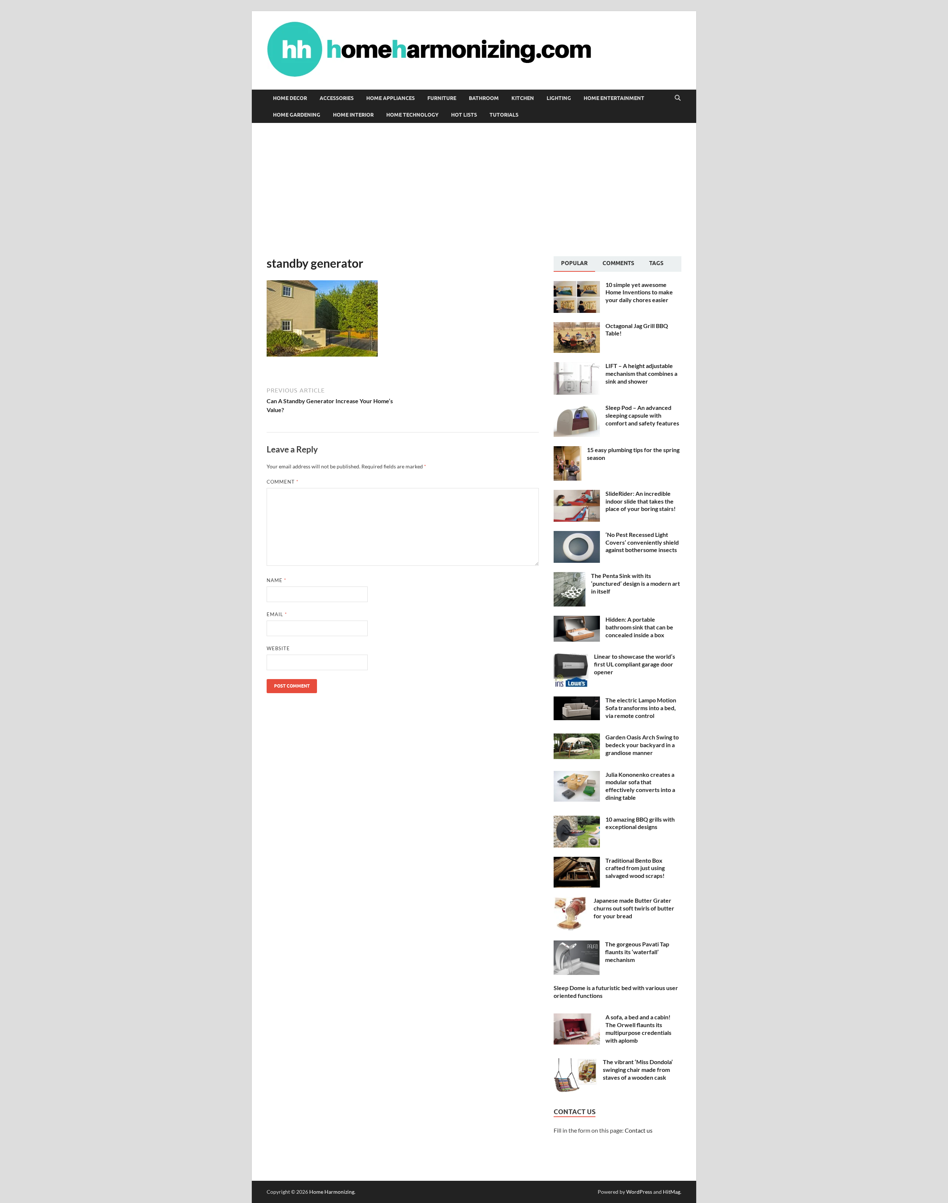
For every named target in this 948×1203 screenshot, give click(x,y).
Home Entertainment (614, 98)
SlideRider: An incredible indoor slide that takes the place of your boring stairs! (640, 501)
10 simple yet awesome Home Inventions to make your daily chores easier (639, 292)
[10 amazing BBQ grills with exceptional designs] (577, 819)
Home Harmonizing (331, 1192)
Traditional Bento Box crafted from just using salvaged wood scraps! (635, 868)
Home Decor (290, 98)
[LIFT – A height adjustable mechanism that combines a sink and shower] (577, 366)
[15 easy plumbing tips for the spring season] (567, 450)
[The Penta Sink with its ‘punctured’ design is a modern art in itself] (569, 576)
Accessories (337, 98)
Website (278, 648)
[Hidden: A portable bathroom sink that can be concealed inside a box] (577, 620)
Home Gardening (296, 115)
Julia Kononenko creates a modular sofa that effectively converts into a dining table (640, 786)
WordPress (639, 1192)
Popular (574, 263)
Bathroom (484, 98)
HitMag (671, 1192)
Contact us (638, 1130)
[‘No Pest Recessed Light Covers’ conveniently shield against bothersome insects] (577, 535)
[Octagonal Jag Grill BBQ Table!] (577, 326)
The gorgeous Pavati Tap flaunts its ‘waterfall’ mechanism (637, 951)
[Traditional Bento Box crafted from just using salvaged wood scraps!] (577, 861)
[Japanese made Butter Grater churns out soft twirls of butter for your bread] (571, 901)
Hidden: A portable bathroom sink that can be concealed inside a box (639, 627)
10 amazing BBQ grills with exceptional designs (640, 823)
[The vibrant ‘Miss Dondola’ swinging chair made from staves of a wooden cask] (575, 1062)
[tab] (574, 264)
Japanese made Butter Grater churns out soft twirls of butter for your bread (634, 908)
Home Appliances (390, 98)
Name (276, 580)
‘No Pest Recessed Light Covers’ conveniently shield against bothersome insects (642, 542)
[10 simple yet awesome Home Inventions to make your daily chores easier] (577, 285)
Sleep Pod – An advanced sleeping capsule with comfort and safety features (642, 415)
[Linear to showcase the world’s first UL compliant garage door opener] (571, 657)
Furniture (441, 98)
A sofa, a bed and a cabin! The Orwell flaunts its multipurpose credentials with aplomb (638, 1028)
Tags (656, 263)
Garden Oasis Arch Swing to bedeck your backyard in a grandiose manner (642, 745)
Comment (282, 482)
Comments (618, 263)
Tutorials (504, 115)
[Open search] (677, 98)
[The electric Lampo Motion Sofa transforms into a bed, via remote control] (577, 700)
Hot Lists (464, 115)
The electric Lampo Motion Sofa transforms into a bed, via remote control (640, 707)
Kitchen (522, 98)
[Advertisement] (474, 189)
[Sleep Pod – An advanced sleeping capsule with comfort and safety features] (577, 408)
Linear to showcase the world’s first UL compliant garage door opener (634, 664)
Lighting (559, 98)
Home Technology (412, 115)
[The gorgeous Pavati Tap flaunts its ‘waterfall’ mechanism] (577, 944)
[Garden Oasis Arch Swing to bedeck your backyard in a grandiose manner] (577, 737)
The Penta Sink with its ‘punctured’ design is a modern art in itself (635, 583)
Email (277, 614)
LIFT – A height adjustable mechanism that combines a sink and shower (641, 373)
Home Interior (353, 115)
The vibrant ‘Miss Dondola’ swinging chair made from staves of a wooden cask (638, 1069)
